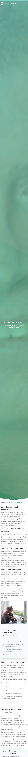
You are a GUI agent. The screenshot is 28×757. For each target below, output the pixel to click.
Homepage (4, 502)
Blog (8, 502)
